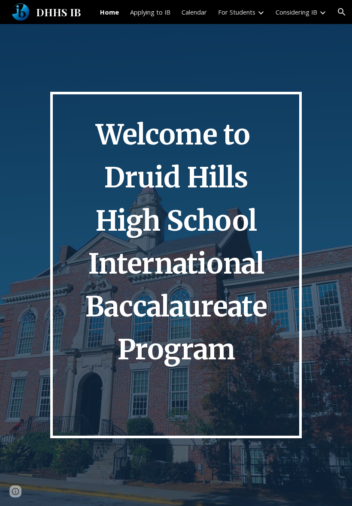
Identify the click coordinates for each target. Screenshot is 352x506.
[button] (341, 12)
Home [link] (109, 12)
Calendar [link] (194, 12)
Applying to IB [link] (150, 12)
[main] (175, 265)
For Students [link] (236, 12)
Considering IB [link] (296, 12)
